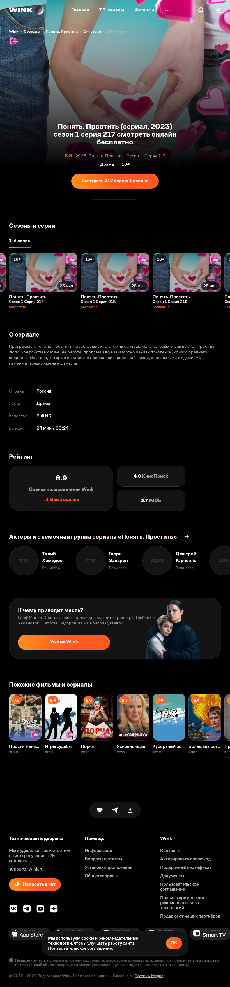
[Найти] (200, 10)
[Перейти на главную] (26, 10)
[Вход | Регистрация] (217, 10)
